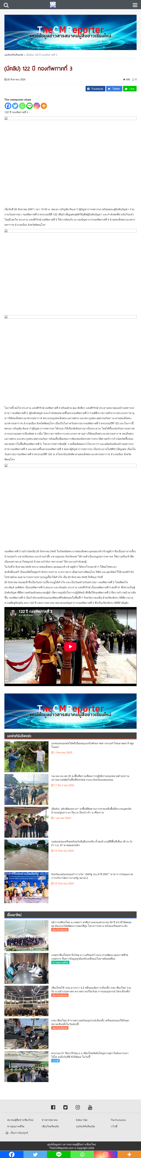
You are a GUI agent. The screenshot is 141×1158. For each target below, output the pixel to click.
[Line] (29, 106)
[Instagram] (36, 106)
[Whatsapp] (22, 106)
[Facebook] (8, 106)
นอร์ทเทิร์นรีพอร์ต (13, 54)
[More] (44, 106)
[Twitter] (15, 106)
